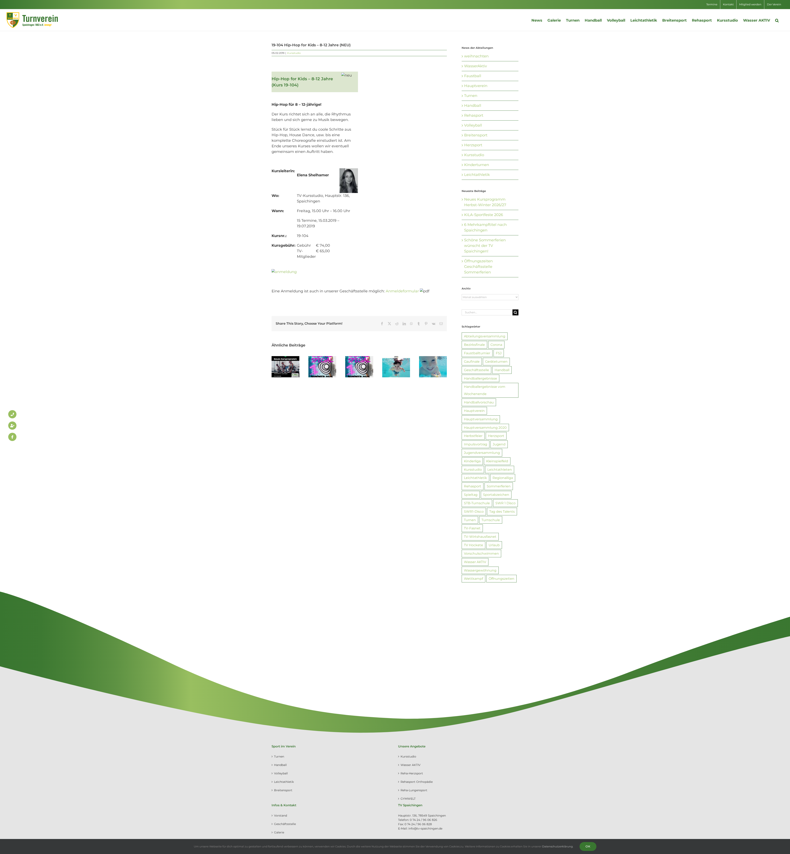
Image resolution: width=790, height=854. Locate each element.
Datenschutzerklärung (557, 846)
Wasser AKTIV (475, 562)
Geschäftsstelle (476, 370)
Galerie (279, 832)
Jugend (499, 444)
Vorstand (280, 815)
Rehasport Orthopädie (417, 782)
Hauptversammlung (481, 419)
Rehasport (473, 115)
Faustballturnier (477, 353)
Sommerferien (499, 486)
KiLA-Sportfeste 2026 (483, 215)
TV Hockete (473, 545)
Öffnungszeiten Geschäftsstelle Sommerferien (478, 266)
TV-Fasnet (472, 528)
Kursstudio (294, 53)
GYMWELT (408, 799)
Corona (496, 345)
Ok (588, 846)
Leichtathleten (499, 469)
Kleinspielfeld (497, 461)
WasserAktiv (475, 66)
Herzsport (473, 145)
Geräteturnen (496, 361)
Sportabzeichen (496, 495)
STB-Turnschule (477, 503)
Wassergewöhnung (480, 570)
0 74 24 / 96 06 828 (418, 824)
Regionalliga (503, 478)
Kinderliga (472, 461)
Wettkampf (473, 578)
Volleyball (473, 125)
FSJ (499, 353)
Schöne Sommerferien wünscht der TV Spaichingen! (485, 245)
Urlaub (494, 545)
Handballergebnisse (480, 378)
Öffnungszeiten (501, 578)
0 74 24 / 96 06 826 (423, 820)
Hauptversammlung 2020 (485, 427)
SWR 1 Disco (505, 503)
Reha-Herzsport (412, 773)
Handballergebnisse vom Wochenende (484, 390)
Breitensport (475, 135)
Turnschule (490, 520)
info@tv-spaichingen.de (425, 828)
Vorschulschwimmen (481, 553)
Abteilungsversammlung (484, 336)
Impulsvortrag (475, 444)
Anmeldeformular (402, 291)
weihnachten (476, 56)
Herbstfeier (473, 436)
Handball (472, 105)
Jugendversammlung (482, 453)
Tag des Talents (502, 511)
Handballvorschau (479, 402)
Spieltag (470, 495)
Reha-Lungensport (414, 790)
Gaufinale (472, 361)
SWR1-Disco (474, 511)
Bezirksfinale (474, 345)
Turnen (470, 95)
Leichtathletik (477, 174)
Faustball (472, 76)
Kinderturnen (476, 165)
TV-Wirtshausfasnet (480, 536)
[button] (777, 20)
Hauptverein (475, 86)
